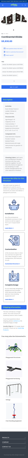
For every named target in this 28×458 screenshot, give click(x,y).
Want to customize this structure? (14, 52)
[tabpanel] (14, 18)
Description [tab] (8, 100)
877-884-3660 (12, 1)
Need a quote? (10, 55)
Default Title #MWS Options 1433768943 (13, 68)
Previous (2, 19)
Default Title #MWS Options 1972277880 (13, 72)
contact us (16, 321)
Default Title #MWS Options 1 (10, 75)
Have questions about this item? (14, 48)
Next (26, 19)
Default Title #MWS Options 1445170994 (13, 64)
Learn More (9, 228)
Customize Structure (12, 264)
